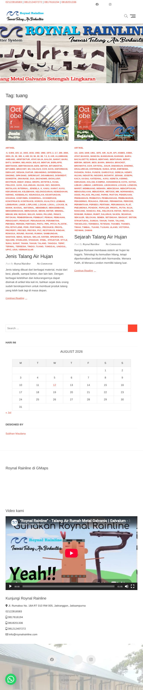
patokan (11, 217)
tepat (61, 243)
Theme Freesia (88, 675)
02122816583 (14, 2)
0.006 (11, 153)
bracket (21, 169)
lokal (51, 204)
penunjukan (38, 221)
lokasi (60, 204)
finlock (10, 185)
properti (11, 230)
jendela (34, 188)
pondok (93, 208)
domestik (11, 178)
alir (109, 153)
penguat (24, 221)
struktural (81, 221)
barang (119, 156)
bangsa (95, 156)
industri (88, 175)
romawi (78, 214)
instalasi (11, 188)
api (115, 153)
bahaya (85, 156)
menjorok (98, 191)
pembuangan (109, 198)
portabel (35, 227)
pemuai (49, 217)
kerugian (80, 182)
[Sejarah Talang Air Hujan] (105, 123)
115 (76, 153)
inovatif (109, 175)
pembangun (81, 198)
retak (117, 211)
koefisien (22, 198)
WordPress (76, 680)
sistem (45, 237)
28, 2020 (16, 117)
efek (113, 169)
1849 (87, 153)
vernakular (26, 249)
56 (35, 156)
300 (20, 156)
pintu (40, 224)
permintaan (81, 204)
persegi (10, 224)
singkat (122, 217)
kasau (85, 178)
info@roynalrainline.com (22, 634)
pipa (47, 224)
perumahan (118, 204)
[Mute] (126, 586)
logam (42, 204)
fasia (55, 182)
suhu (9, 243)
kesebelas (21, 195)
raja (130, 208)
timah (77, 227)
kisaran (10, 198)
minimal (59, 211)
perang (103, 201)
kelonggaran (44, 191)
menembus (42, 208)
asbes (121, 153)
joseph (128, 175)
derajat (10, 172)
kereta (114, 178)
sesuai (27, 237)
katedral (96, 178)
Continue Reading (15, 298)
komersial (35, 198)
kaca (77, 178)
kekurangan (13, 191)
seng (19, 237)
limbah (87, 185)
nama (39, 214)
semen (100, 217)
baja (40, 159)
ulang (114, 227)
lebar (78, 185)
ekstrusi (11, 182)
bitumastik (55, 166)
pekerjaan (125, 195)
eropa (36, 182)
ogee (77, 195)
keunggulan (36, 195)
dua (32, 178)
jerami (119, 175)
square (10, 240)
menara (101, 188)
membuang (89, 188)
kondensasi (113, 182)
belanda (26, 162)
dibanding (40, 172)
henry (128, 172)
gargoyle (107, 172)
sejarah (126, 214)
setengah (111, 217)
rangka (91, 211)
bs (29, 169)
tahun (32, 243)
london (132, 185)
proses (22, 230)
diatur (29, 172)
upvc (8, 249)
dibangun (117, 166)
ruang (29, 233)
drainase (23, 178)
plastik (62, 224)
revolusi (128, 211)
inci (47, 185)
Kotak (132, 182)
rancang (79, 211)
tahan (24, 243)
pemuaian (59, 217)
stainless (21, 240)
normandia (127, 191)
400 (27, 156)
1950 (37, 153)
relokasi (107, 211)
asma (129, 153)
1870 (98, 153)
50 (31, 156)
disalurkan (81, 169)
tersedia (21, 246)
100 (17, 153)
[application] (71, 553)
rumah (38, 233)
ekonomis (41, 178)
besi (36, 166)
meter (49, 211)
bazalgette (81, 159)
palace (86, 195)
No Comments (44, 263)
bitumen (10, 169)
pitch (53, 224)
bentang (103, 159)
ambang (10, 159)
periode (128, 201)
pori (26, 227)
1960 (43, 153)
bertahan (11, 166)
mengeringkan (14, 211)
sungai (94, 221)
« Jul (8, 412)
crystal (98, 166)
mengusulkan (82, 191)
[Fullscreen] (132, 586)
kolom (91, 182)
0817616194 (51, 2)
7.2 (45, 156)
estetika (46, 182)
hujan (40, 185)
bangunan (107, 156)
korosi (39, 201)
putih (122, 208)
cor (44, 169)
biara (101, 162)
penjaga (93, 201)
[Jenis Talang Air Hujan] (37, 123)
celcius (36, 169)
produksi (48, 227)
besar (87, 162)
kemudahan (60, 191)
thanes (125, 224)
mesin (42, 211)
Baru (64, 159)
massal (18, 208)
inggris (55, 185)
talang (42, 243)
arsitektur (23, 159)
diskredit (60, 175)
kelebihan (28, 191)
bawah (16, 162)
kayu (62, 188)
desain (20, 172)
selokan (90, 217)
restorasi (49, 230)
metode (110, 191)
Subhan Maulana (16, 433)
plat (128, 204)
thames (115, 224)
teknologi (80, 224)
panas (57, 214)
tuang (40, 246)
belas (36, 162)
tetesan (105, 224)
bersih (78, 162)
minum (9, 214)
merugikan (30, 211)
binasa (110, 162)
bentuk (45, 162)
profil (59, 227)
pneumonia (80, 208)
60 (38, 156)
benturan (116, 159)
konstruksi (13, 201)
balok (48, 159)
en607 (20, 182)
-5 (6, 153)
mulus (31, 214)
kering (10, 195)
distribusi (95, 169)
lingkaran (110, 185)
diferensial (55, 172)
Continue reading (92, 63)
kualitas (49, 201)
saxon (116, 214)
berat (126, 159)
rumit (96, 214)
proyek (31, 230)
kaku (46, 188)
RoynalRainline (55, 675)
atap (33, 159)
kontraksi (27, 201)
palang (95, 195)
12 (21, 153)
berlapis (56, 162)
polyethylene (14, 227)
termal (10, 246)
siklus (36, 237)
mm (15, 214)
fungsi (96, 172)
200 (60, 153)
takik (111, 221)
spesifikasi (56, 237)
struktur (53, 240)
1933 (31, 153)
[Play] (10, 586)
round (20, 233)
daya (51, 169)
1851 (92, 153)
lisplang (31, 204)
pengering (80, 201)
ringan (60, 230)
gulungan (29, 185)
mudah (22, 214)
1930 (25, 153)
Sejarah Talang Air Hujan (100, 237)
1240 (81, 153)
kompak (100, 182)
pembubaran (125, 198)
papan (104, 195)
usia (15, 249)
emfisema (122, 169)
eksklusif (54, 178)
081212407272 (33, 2)
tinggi (31, 246)
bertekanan (25, 166)
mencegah (113, 188)
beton (44, 166)
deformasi (61, 169)
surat (16, 243)
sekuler (79, 217)
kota (124, 182)
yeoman (78, 230)
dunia (106, 169)
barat (56, 159)
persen (20, 224)
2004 (65, 153)
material (29, 208)
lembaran (12, 204)
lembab (60, 201)
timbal (86, 227)
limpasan (97, 185)
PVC (39, 230)
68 (42, 156)
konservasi (49, 198)
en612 (28, 182)
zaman (88, 230)
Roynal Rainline (22, 263)
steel (43, 240)
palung (48, 214)
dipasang (21, 175)
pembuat (38, 217)
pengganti (12, 221)
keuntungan (52, 195)
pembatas (95, 198)
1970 (49, 153)
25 (12, 156)
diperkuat (34, 175)
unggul (61, 246)
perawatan (52, 221)
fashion (79, 172)
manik (9, 208)
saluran (106, 214)
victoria (124, 227)
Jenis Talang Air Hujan (29, 256)
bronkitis (80, 166)
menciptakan (128, 188)
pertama (31, 224)
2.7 (56, 153)
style (64, 240)
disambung (47, 175)
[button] (10, 679)
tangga (52, 243)
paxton (113, 195)
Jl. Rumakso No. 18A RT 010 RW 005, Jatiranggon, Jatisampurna (47, 605)
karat (54, 188)
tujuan (104, 227)
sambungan (51, 233)
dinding (10, 175)
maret (78, 188)
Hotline (114, 63)
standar (33, 240)
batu (8, 162)
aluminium (61, 156)
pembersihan (24, 217)
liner (22, 204)
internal (23, 188)
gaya (19, 185)
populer (104, 208)
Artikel (10, 148)
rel (99, 211)
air (52, 156)
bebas (93, 159)
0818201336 (68, 2)
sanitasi (10, 237)
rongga (10, 233)
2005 (8, 156)
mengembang (56, 208)
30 (16, 156)
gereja (119, 172)
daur (107, 166)
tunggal (50, 246)
